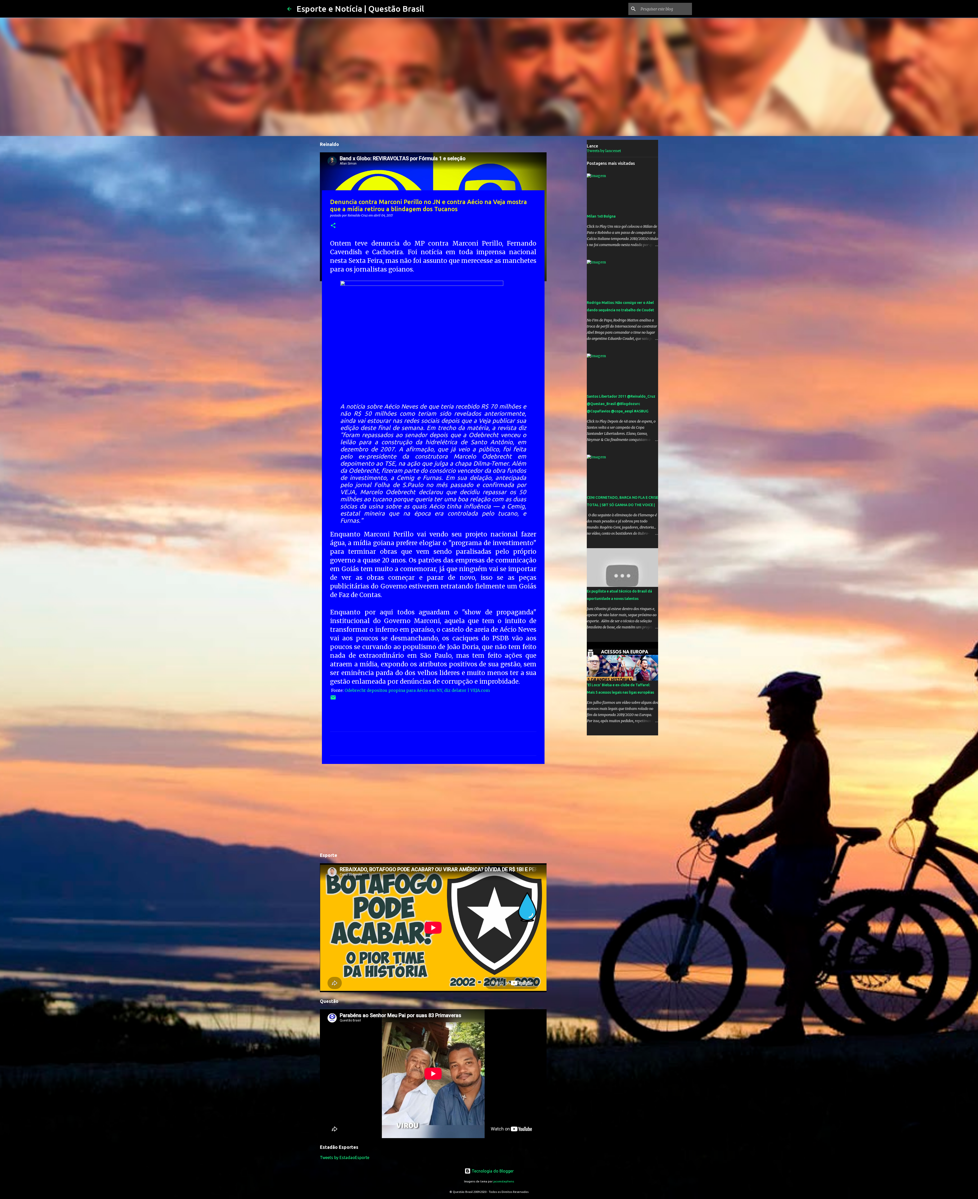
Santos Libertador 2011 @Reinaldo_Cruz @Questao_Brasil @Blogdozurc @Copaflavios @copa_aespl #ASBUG (621, 403)
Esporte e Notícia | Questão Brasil (360, 8)
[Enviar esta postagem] (333, 699)
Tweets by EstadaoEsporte (344, 1157)
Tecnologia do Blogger (492, 1171)
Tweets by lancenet (604, 151)
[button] (333, 225)
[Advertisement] (433, 807)
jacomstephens (503, 1181)
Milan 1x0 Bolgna (601, 216)
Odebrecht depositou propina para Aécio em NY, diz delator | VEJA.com (417, 690)
